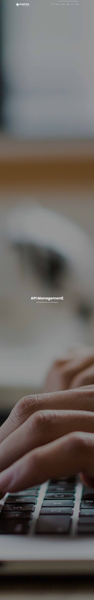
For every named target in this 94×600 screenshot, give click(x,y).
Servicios (63, 4)
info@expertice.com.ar (73, 1)
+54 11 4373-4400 (63, 1)
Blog (72, 4)
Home (53, 4)
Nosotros (57, 4)
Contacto (77, 4)
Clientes (68, 4)
